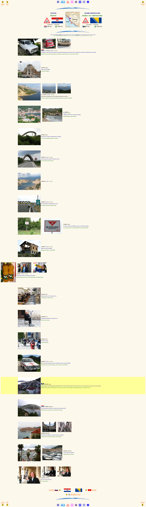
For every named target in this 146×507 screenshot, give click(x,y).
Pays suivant (94, 489)
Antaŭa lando (51, 490)
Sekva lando (94, 490)
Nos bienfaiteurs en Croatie (75, 494)
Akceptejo (2, 4)
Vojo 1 (7, 4)
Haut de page (142, 502)
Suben (143, 4)
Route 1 (7, 502)
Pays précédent (51, 489)
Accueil (2, 502)
